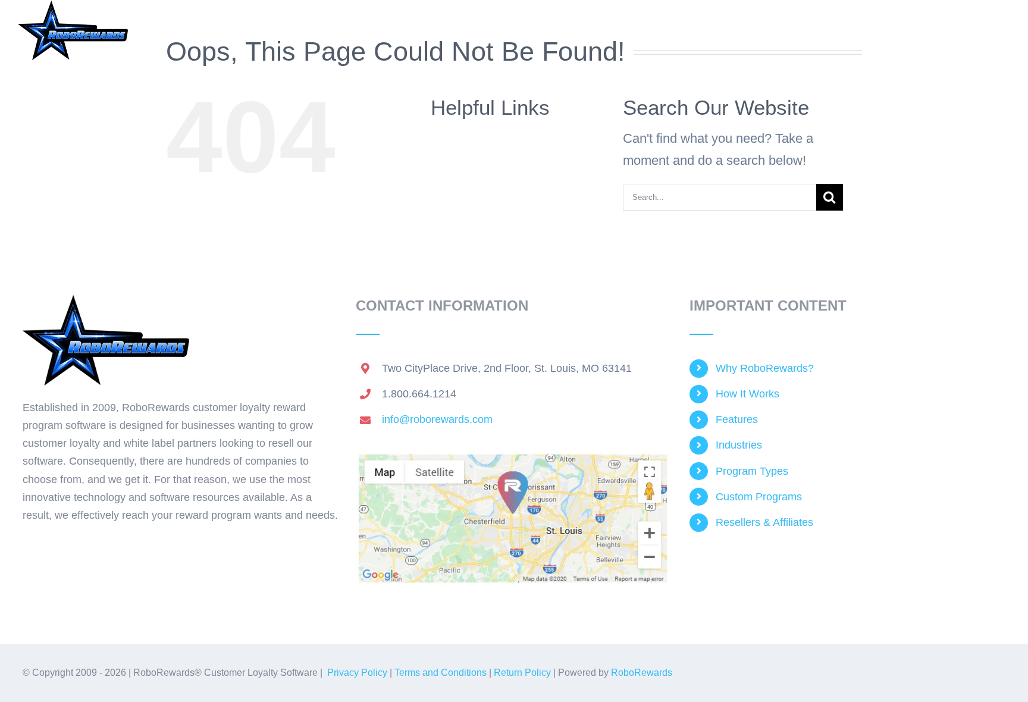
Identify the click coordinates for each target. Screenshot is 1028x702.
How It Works (747, 394)
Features (737, 419)
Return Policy (522, 672)
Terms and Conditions (440, 672)
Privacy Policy (357, 672)
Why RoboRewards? (765, 368)
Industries (739, 445)
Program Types (752, 471)
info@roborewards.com (437, 419)
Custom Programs (759, 497)
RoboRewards (641, 672)
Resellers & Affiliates (764, 522)
